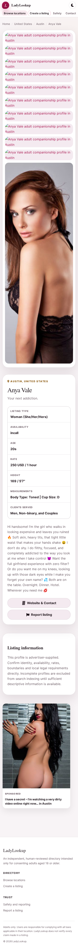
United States (23, 24)
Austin (40, 24)
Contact (71, 13)
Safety (57, 13)
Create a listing (39, 13)
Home (6, 24)
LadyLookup (14, 850)
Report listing (41, 615)
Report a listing (13, 910)
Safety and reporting (16, 904)
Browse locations (15, 13)
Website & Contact (41, 603)
